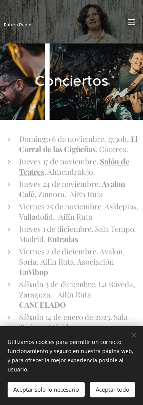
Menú (131, 21)
